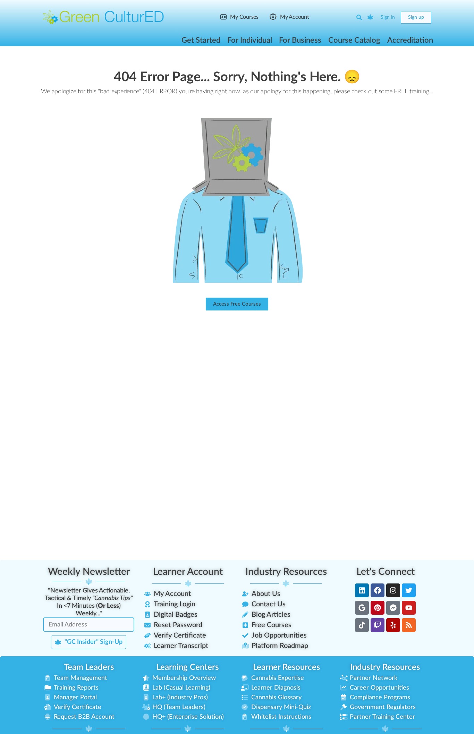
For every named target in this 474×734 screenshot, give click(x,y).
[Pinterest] (377, 608)
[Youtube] (409, 608)
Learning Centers (187, 667)
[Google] (362, 608)
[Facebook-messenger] (393, 608)
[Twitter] (409, 590)
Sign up (416, 17)
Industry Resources (286, 572)
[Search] (359, 17)
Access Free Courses (237, 304)
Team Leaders (89, 667)
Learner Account (188, 572)
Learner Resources (286, 667)
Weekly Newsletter (89, 572)
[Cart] (370, 17)
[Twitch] (377, 625)
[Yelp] (393, 625)
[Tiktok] (362, 625)
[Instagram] (393, 590)
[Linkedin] (362, 590)
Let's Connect (385, 572)
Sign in (388, 17)
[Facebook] (377, 590)
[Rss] (409, 625)
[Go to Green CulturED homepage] (103, 17)
